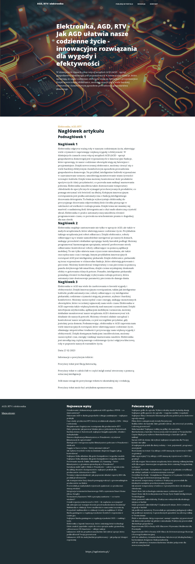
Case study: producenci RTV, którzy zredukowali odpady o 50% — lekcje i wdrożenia (97, 422)
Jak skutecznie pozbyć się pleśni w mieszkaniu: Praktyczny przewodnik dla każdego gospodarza (162, 522)
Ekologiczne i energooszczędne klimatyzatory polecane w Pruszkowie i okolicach (97, 443)
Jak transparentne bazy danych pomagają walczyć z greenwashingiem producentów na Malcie (97, 481)
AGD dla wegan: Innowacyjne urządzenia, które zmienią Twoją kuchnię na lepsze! (162, 465)
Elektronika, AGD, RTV (70, 126)
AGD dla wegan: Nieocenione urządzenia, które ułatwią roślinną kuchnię (162, 461)
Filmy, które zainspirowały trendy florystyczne (152, 421)
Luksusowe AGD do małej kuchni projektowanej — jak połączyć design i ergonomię (97, 538)
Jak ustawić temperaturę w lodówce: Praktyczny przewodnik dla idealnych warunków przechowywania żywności (159, 481)
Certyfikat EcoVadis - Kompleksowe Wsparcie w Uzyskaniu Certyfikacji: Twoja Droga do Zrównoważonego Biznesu (162, 476)
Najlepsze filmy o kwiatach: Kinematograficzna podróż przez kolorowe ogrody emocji (162, 416)
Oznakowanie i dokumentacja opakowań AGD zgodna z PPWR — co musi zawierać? (95, 411)
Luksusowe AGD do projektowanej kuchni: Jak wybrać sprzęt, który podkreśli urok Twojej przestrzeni (95, 533)
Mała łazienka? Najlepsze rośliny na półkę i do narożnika (156, 429)
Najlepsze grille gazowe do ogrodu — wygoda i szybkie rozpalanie (160, 413)
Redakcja (141, 4)
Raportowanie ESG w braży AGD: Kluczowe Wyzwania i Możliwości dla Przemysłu (162, 527)
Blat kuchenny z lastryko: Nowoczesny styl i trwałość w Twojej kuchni (162, 432)
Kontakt (154, 4)
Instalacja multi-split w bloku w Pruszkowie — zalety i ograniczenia (95, 467)
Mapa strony (8, 413)
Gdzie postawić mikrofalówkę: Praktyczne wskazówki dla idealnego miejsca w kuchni (161, 500)
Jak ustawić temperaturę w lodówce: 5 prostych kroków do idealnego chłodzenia (161, 487)
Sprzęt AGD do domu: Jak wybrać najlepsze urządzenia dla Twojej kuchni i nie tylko (160, 441)
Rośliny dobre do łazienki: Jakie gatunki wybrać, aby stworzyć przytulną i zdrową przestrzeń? (162, 425)
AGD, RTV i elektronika (50, 3)
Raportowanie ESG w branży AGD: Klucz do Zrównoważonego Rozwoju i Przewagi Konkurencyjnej (162, 533)
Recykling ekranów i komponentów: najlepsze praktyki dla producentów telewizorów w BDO (91, 470)
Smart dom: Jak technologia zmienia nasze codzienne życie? (158, 491)
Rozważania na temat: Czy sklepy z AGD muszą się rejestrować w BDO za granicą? (162, 452)
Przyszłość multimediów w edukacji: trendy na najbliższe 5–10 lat (95, 510)
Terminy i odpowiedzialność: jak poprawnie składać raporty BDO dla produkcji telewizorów (96, 476)
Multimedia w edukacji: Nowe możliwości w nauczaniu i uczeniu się (95, 507)
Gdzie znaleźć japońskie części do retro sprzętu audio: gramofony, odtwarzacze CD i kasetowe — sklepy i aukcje (95, 527)
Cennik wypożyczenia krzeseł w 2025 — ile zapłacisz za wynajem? (95, 502)
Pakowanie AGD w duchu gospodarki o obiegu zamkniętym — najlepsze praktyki (97, 416)
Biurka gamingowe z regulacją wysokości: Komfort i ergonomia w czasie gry (95, 514)
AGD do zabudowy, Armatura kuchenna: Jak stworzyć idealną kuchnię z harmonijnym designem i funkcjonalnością (162, 538)
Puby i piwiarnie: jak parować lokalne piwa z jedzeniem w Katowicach (96, 429)
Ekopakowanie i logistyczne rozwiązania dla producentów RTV (94, 426)
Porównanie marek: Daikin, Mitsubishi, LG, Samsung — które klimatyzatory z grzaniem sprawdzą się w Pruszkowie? (92, 462)
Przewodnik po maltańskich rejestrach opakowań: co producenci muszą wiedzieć (95, 487)
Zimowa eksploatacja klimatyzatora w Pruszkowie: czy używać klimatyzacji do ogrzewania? (93, 438)
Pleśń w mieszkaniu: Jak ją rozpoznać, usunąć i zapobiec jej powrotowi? (162, 518)
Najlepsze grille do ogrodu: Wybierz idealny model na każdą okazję (160, 410)
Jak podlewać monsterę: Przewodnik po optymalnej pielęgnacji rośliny (162, 510)
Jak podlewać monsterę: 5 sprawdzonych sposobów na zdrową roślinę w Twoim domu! (162, 514)
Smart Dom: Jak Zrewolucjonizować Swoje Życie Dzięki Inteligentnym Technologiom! (162, 495)
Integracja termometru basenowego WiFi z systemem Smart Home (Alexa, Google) (96, 492)
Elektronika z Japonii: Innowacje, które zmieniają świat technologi (95, 523)
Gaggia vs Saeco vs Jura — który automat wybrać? (88, 448)
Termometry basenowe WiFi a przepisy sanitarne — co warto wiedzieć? (93, 497)
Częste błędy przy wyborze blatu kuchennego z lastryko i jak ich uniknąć (159, 435)
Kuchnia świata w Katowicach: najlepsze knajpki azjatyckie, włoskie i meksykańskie (96, 433)
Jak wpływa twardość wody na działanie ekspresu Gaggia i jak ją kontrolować (94, 452)
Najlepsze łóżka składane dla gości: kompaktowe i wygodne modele (96, 456)
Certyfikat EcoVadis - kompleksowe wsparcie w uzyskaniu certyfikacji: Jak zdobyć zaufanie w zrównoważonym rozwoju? (162, 470)
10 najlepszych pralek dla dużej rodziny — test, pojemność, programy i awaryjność (162, 446)
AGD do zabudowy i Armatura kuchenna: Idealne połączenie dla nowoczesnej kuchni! (159, 543)
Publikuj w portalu (124, 4)
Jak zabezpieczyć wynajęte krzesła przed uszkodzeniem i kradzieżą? (96, 505)
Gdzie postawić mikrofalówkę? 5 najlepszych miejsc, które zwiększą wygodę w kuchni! (161, 506)
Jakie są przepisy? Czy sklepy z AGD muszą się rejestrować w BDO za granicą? (161, 457)
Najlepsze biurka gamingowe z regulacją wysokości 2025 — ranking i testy (96, 519)
